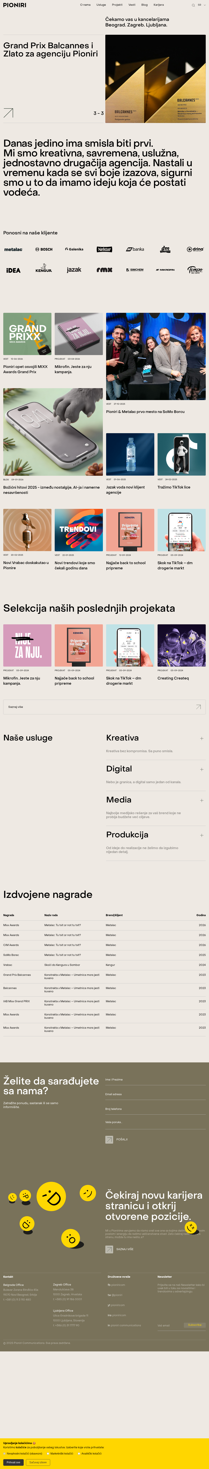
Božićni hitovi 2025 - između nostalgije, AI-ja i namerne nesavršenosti (51, 490)
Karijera (159, 5)
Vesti (132, 5)
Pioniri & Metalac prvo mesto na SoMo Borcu (145, 412)
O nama (85, 5)
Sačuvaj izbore (38, 1462)
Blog (144, 5)
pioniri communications (124, 1325)
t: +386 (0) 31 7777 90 (66, 1325)
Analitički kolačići (91, 1453)
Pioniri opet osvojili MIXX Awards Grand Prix (25, 369)
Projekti (117, 5)
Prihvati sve (13, 1462)
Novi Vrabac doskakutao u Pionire (26, 565)
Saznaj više (15, 707)
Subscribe (194, 1325)
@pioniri (115, 1295)
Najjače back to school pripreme (125, 566)
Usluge (101, 5)
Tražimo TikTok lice (174, 487)
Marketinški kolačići (61, 1453)
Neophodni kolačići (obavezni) (24, 1453)
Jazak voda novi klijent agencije (125, 490)
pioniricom (116, 1285)
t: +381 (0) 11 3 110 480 (17, 1300)
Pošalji (122, 1139)
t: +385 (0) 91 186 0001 (67, 1299)
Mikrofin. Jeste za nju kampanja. (73, 369)
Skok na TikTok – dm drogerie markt (175, 566)
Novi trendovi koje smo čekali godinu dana (75, 566)
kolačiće (21, 1447)
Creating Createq (173, 678)
